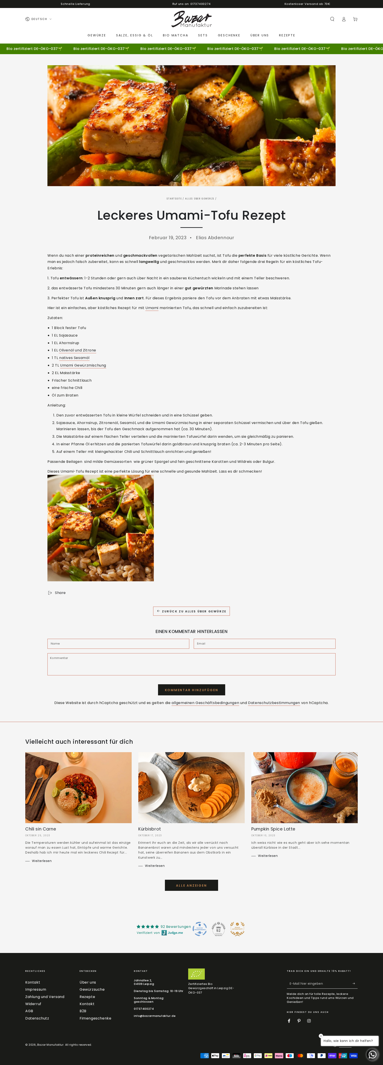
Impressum (35, 989)
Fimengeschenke (95, 1018)
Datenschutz (37, 1018)
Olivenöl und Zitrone (77, 350)
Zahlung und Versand (44, 996)
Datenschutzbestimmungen (274, 702)
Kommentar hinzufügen (191, 690)
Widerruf (33, 1003)
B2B (83, 1011)
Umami (151, 307)
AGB (29, 1011)
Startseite (174, 198)
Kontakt (32, 982)
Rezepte (87, 996)
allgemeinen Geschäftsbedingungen (205, 702)
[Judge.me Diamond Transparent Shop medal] (200, 929)
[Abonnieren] (355, 983)
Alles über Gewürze (199, 198)
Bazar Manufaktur (50, 1045)
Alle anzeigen (191, 885)
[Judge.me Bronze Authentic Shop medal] (237, 929)
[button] (332, 19)
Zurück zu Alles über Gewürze (194, 611)
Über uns (88, 982)
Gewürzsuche (92, 989)
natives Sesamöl (74, 357)
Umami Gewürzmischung (83, 365)
